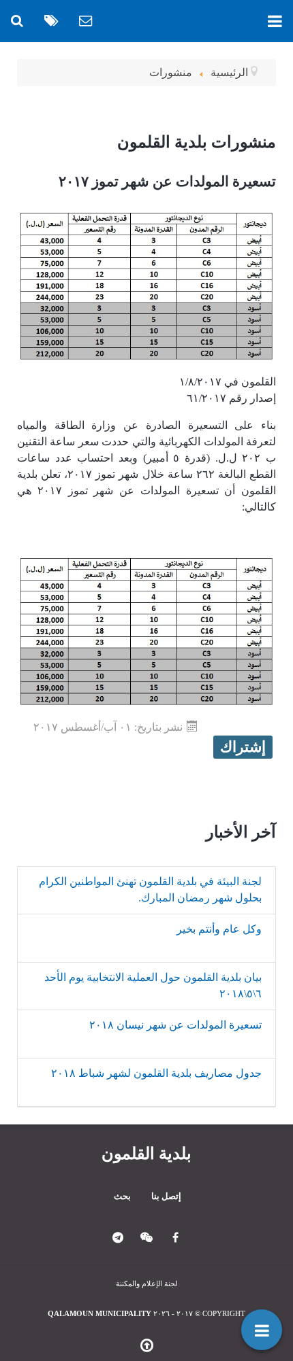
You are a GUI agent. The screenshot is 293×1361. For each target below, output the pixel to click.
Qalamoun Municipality (99, 1313)
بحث (122, 1196)
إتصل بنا (166, 1196)
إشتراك (243, 746)
